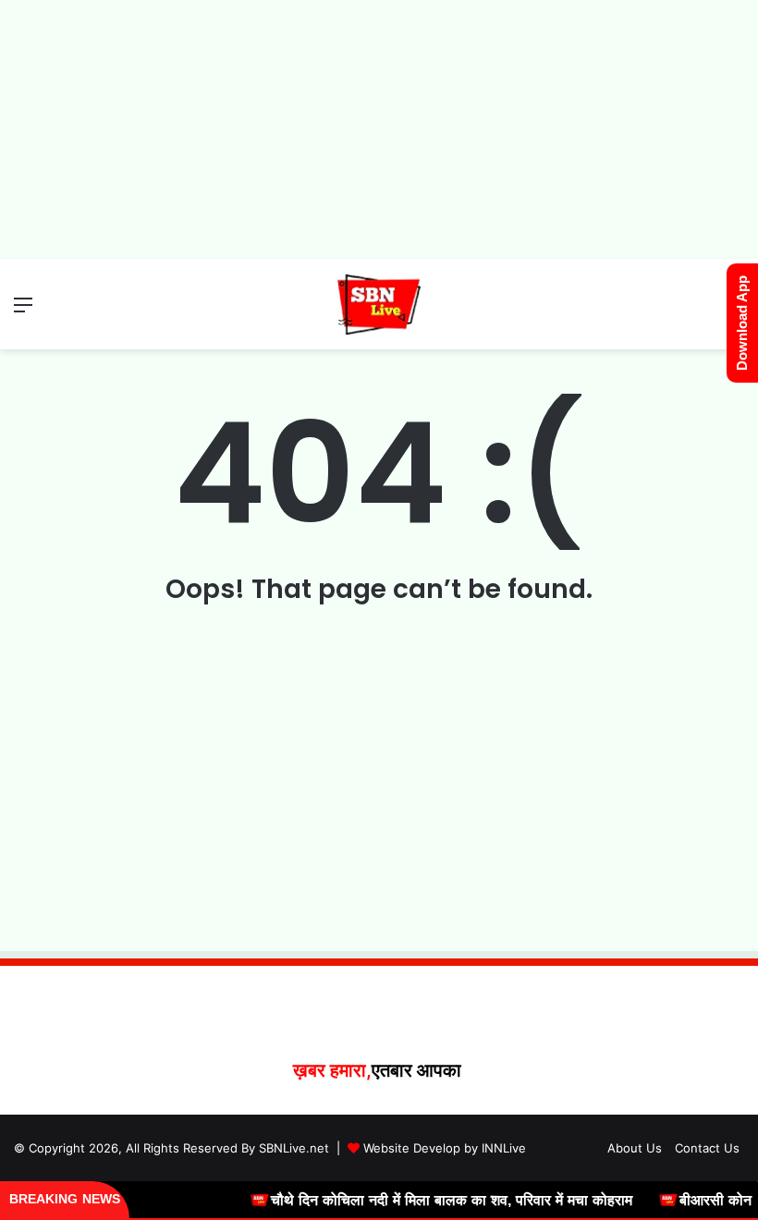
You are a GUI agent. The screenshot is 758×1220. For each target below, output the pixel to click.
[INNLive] (379, 304)
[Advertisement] (379, 129)
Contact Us (707, 1148)
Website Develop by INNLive (444, 1148)
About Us (634, 1148)
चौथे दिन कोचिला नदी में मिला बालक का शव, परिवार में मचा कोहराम (438, 1200)
